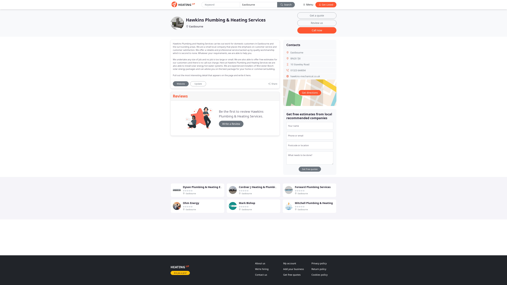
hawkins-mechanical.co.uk (305, 76)
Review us (317, 23)
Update (198, 83)
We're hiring (262, 269)
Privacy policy (319, 263)
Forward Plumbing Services (313, 187)
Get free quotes (310, 169)
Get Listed (327, 4)
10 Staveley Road (299, 64)
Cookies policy (319, 274)
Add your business (293, 269)
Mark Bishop (247, 203)
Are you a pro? (180, 273)
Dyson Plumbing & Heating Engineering (209, 187)
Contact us (261, 274)
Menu (309, 4)
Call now (317, 30)
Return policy (318, 269)
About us (260, 263)
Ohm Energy (191, 203)
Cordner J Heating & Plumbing (258, 187)
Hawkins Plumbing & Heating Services (226, 20)
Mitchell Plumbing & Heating (314, 203)
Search (287, 4)
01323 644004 (298, 70)
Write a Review (231, 124)
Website (181, 83)
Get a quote (317, 15)
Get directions (310, 92)
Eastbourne (196, 26)
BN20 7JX (295, 58)
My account (289, 263)
